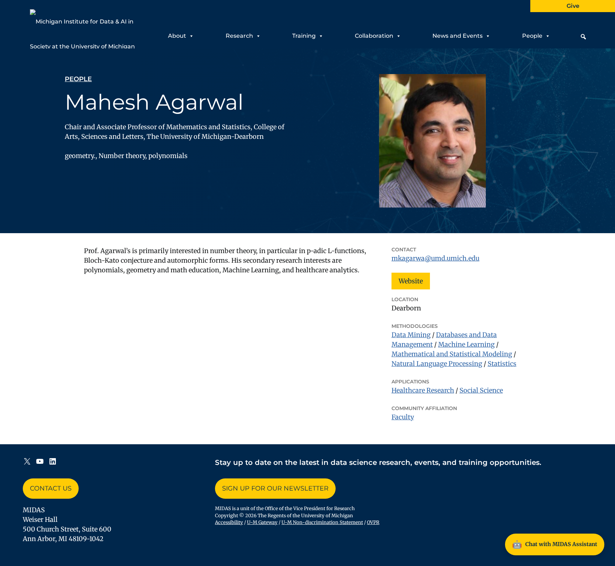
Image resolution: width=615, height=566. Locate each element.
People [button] (532, 35)
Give (573, 5)
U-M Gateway (262, 522)
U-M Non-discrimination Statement (322, 522)
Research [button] (239, 35)
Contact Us (51, 488)
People (78, 79)
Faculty (402, 417)
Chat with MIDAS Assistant (554, 544)
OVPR (373, 522)
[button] (583, 36)
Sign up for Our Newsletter (275, 488)
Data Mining (411, 335)
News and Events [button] (457, 35)
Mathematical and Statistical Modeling (451, 354)
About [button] (177, 35)
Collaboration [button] (374, 35)
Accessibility (229, 522)
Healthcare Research (422, 390)
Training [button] (304, 35)
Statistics (502, 364)
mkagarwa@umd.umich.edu (435, 258)
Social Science (481, 390)
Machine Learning (466, 344)
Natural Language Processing (436, 364)
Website (411, 281)
